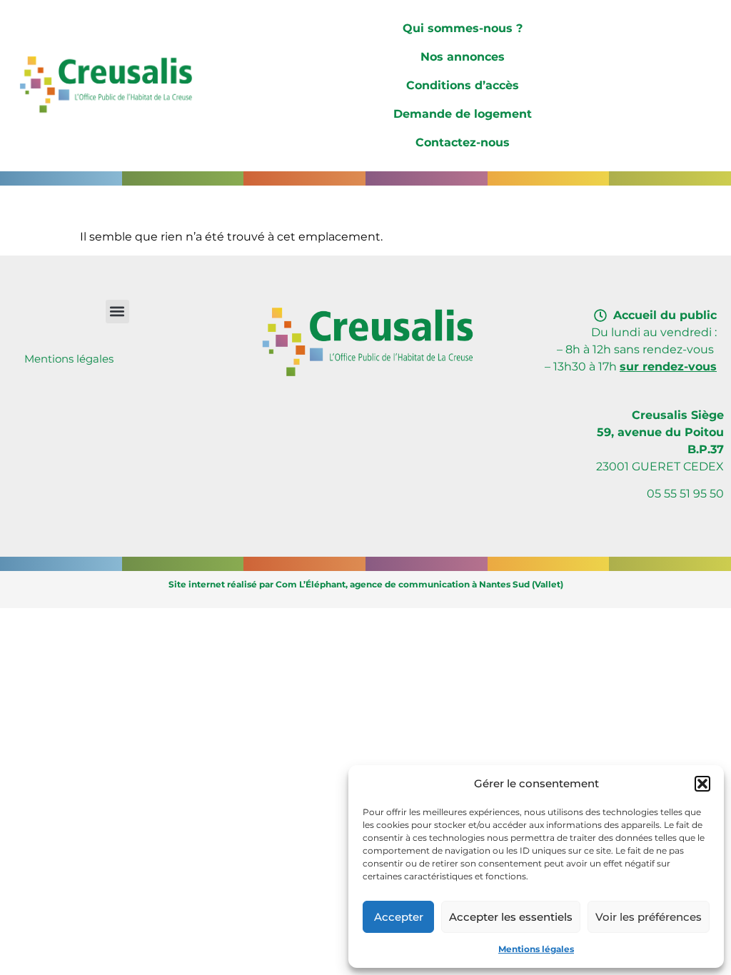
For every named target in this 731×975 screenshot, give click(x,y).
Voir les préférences (648, 917)
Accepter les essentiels (511, 917)
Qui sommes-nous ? (463, 28)
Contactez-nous (462, 142)
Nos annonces (462, 57)
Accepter (398, 917)
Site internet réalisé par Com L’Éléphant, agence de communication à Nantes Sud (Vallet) (365, 584)
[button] (702, 784)
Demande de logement (462, 114)
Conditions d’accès (462, 85)
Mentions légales (536, 949)
